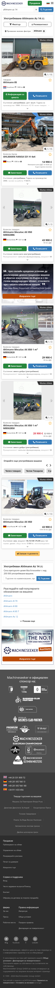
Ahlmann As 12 (11, 616)
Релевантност (40, 24)
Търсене (47, 9)
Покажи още (28, 621)
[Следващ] (51, 57)
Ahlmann (8, 595)
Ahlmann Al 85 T (11, 611)
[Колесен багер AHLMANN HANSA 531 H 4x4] (27, 132)
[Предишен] (4, 57)
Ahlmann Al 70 (10, 601)
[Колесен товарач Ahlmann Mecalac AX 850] (27, 497)
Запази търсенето (28, 553)
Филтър (16, 24)
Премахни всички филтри (18, 31)
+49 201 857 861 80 (17, 785)
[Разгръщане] (27, 108)
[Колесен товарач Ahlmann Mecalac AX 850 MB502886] (27, 207)
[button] (52, 3)
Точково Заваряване (27, 814)
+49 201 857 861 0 (16, 781)
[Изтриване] (36, 9)
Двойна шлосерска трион (27, 832)
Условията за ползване (25, 983)
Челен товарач (13, 471)
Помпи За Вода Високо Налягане (27, 820)
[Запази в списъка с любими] (50, 80)
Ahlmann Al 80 (10, 606)
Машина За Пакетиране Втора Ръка (27, 801)
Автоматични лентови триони (27, 826)
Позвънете (41, 95)
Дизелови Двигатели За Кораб (16, 807)
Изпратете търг (27, 296)
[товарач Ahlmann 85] (27, 57)
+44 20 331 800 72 (16, 777)
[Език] (48, 3)
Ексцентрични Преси (42, 807)
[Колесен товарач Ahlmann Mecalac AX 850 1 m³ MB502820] (27, 325)
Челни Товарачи (34, 471)
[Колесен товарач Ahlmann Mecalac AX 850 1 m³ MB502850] (27, 400)
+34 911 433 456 (16, 789)
